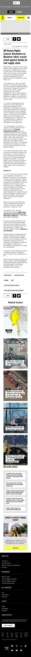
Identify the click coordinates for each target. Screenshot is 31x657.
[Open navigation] (28, 17)
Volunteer (4, 597)
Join (3, 592)
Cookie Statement (16, 635)
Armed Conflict (8, 275)
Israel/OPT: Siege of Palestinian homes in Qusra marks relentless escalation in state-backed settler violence (14, 476)
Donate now (15, 548)
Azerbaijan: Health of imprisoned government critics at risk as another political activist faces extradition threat (15, 501)
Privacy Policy (3, 635)
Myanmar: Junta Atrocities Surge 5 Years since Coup (15, 428)
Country (9, 330)
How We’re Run (6, 563)
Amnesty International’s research (11, 130)
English (11, 12)
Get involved (6, 587)
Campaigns (5, 608)
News (12, 280)
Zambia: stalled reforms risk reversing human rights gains (13, 508)
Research (4, 610)
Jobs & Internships (8, 625)
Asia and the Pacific (19, 275)
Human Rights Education (9, 579)
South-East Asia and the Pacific (11, 285)
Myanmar (6, 280)
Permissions (21, 635)
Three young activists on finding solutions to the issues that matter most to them (14, 484)
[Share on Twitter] (19, 39)
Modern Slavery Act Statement (11, 565)
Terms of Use (8, 635)
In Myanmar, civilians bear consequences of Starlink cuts (15, 363)
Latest (4, 601)
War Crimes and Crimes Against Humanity (14, 290)
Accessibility (12, 635)
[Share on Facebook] (14, 39)
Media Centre (6, 577)
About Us (5, 556)
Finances (4, 567)
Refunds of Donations (26, 635)
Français (19, 12)
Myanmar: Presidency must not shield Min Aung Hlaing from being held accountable (15, 459)
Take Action (5, 595)
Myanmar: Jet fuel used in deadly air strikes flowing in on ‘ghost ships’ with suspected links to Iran (15, 394)
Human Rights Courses (8, 581)
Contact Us (5, 561)
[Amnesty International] (2, 17)
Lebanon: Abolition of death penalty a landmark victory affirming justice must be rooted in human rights (15, 492)
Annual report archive (8, 583)
